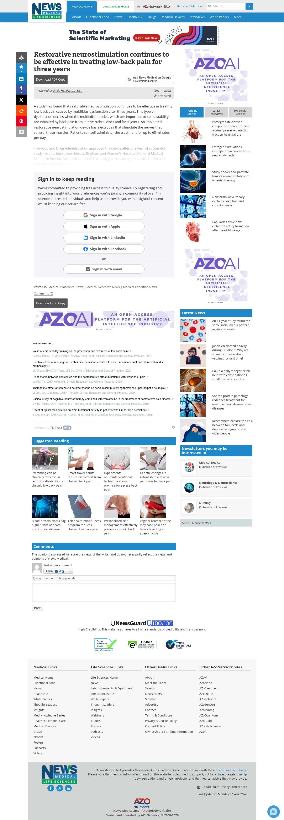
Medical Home (82, 6)
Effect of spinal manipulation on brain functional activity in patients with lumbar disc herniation (89, 410)
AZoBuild (205, 721)
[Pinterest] (21, 121)
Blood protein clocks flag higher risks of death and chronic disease (49, 525)
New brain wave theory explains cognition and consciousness (228, 201)
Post (37, 608)
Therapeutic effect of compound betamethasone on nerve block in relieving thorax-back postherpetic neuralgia (99, 387)
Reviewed (164, 96)
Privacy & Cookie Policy (161, 721)
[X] (21, 100)
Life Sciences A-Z (102, 694)
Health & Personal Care (49, 721)
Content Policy (155, 726)
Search (150, 688)
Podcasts (39, 748)
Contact (150, 710)
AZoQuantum (208, 715)
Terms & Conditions (159, 715)
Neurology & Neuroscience (218, 483)
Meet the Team (155, 683)
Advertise (151, 704)
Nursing (204, 503)
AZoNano (205, 683)
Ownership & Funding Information (169, 732)
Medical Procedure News (65, 287)
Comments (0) (43, 293)
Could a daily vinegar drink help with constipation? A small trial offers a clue (231, 375)
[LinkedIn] (21, 78)
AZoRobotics (207, 699)
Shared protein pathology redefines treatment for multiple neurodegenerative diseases (231, 402)
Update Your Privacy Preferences (224, 787)
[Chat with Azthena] (273, 811)
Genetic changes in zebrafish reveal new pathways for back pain (156, 477)
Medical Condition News (140, 287)
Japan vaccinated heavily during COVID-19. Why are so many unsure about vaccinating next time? (230, 352)
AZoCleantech (209, 688)
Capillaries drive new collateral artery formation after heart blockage (230, 226)
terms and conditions (231, 770)
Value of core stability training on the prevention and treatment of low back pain (80, 351)
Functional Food (44, 683)
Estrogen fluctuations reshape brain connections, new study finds (231, 151)
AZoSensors (207, 704)
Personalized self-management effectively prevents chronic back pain (120, 527)
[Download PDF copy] (21, 57)
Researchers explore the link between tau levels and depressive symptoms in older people (232, 427)
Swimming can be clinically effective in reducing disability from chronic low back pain (48, 479)
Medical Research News (103, 287)
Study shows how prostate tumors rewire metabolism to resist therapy (230, 176)
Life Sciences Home (115, 6)
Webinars (97, 715)
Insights (38, 710)
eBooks (38, 737)
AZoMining (206, 710)
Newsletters (153, 694)
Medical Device (209, 462)
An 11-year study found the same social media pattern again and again (231, 325)
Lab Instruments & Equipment (112, 688)
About (149, 677)
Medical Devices (44, 726)
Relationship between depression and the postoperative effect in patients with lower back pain (89, 376)
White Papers (42, 699)
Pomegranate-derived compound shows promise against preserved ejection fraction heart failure (230, 128)
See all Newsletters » (196, 523)
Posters (38, 742)
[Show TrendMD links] (173, 427)
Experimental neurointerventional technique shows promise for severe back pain (120, 481)
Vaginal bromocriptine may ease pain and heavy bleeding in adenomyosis (155, 527)
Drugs (37, 732)
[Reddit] (21, 110)
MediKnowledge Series (49, 715)
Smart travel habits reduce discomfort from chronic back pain (84, 477)
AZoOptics (206, 694)
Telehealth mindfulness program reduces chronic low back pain (84, 525)
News (37, 688)
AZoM (203, 677)
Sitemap (151, 699)
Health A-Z (40, 694)
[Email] (21, 131)
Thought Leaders (45, 704)
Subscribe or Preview (213, 467)
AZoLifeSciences (210, 726)
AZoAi (203, 732)
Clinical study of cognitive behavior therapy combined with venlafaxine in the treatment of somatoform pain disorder (102, 399)
